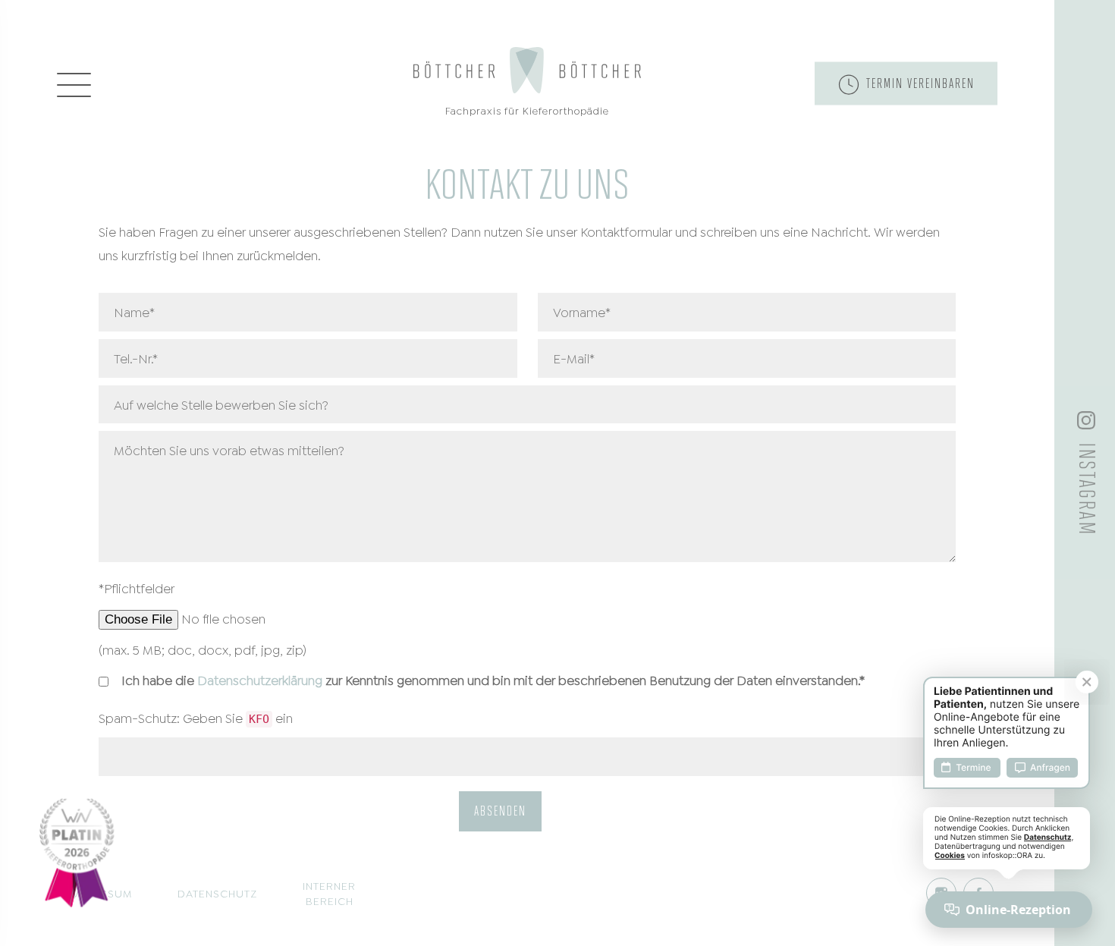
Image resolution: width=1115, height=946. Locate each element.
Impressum (100, 892)
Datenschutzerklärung (259, 679)
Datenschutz (217, 892)
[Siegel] (77, 850)
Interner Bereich (329, 892)
